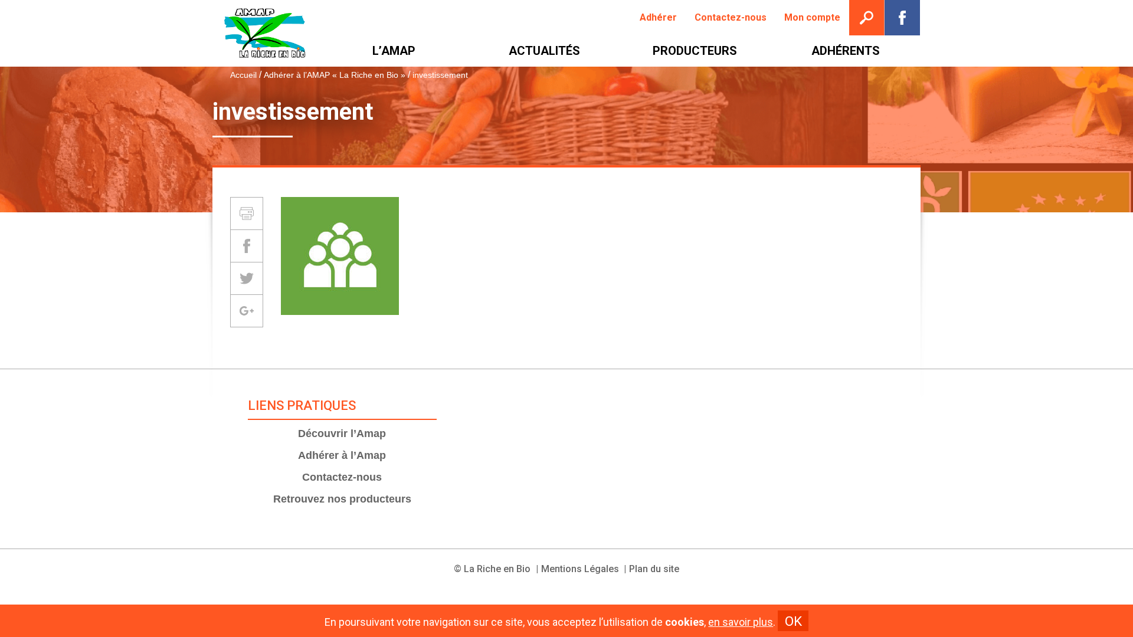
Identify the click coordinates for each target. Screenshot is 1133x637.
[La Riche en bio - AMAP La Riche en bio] (265, 33)
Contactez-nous (342, 477)
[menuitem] (658, 17)
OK (793, 621)
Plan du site (654, 568)
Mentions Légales (580, 568)
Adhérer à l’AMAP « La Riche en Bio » (334, 75)
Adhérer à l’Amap (342, 455)
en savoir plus (740, 622)
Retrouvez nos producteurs (342, 499)
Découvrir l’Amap (342, 433)
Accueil (243, 75)
